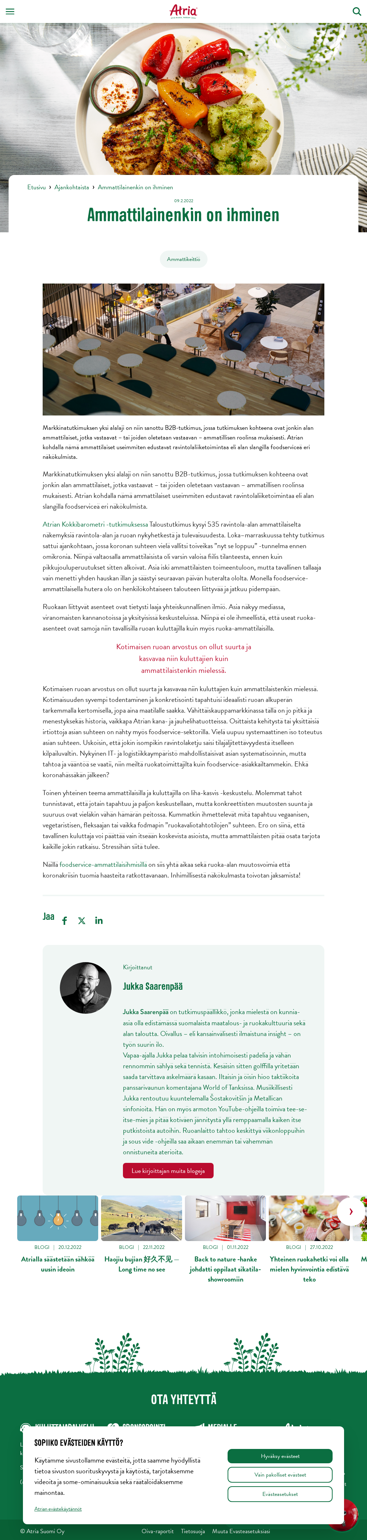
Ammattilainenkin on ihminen (135, 187)
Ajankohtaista (71, 187)
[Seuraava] (351, 1211)
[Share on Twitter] (81, 921)
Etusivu (36, 187)
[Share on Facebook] (64, 921)
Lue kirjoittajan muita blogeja (168, 1170)
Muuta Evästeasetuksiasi (241, 1531)
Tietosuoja (193, 1531)
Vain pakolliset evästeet (280, 1474)
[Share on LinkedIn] (99, 921)
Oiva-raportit (158, 1531)
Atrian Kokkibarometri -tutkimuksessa (95, 524)
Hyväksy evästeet (280, 1456)
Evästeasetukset (280, 1494)
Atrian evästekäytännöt (58, 1509)
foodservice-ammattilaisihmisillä (103, 864)
